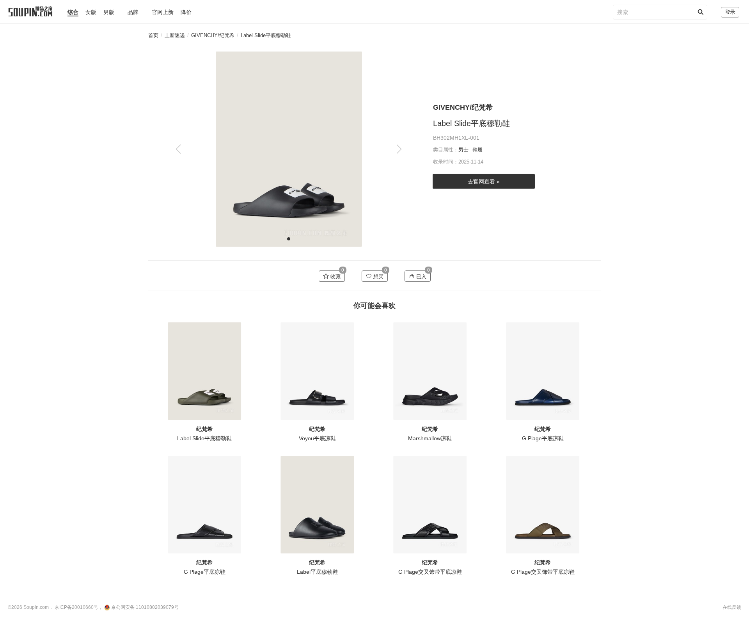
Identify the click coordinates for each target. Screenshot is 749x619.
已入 (420, 276)
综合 (72, 12)
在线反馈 (731, 607)
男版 (108, 12)
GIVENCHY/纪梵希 (212, 35)
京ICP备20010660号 (76, 607)
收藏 (335, 276)
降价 (186, 12)
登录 (730, 12)
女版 (90, 12)
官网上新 (163, 12)
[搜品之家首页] (26, 8)
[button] (399, 149)
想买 (377, 276)
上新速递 (175, 35)
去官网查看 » (484, 181)
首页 (153, 35)
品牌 (133, 12)
